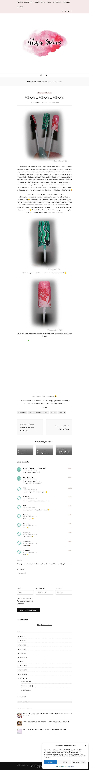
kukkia (30, 412)
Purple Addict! (22, 453)
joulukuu (25, 682)
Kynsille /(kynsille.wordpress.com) (34, 468)
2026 (21, 637)
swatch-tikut (62, 412)
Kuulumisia (20, 6)
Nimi (19, 588)
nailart (46, 412)
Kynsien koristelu (44, 92)
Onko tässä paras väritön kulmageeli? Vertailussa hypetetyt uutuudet (46, 722)
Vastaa (70, 468)
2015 (21, 674)
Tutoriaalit (20, 2)
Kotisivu (58, 588)
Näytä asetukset (79, 762)
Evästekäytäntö (60, 766)
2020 (21, 653)
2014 (22, 678)
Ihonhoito (36, 2)
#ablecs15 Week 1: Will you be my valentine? (63, 452)
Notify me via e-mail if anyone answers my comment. (25, 601)
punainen (53, 412)
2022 (21, 645)
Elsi (24, 506)
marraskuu (26, 686)
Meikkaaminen (28, 2)
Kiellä (64, 762)
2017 (21, 666)
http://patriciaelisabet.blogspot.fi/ (32, 483)
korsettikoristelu (22, 412)
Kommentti (21, 569)
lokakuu (25, 690)
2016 (21, 670)
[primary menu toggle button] (41, 75)
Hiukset (49, 2)
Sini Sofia (26, 497)
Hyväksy (51, 762)
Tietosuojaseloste (69, 766)
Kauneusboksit (57, 2)
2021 (21, 649)
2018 (21, 661)
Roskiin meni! (66, 2)
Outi (24, 488)
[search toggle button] (46, 75)
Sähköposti (40, 588)
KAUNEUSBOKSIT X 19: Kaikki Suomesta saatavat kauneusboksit (44, 730)
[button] (85, 746)
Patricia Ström (28, 477)
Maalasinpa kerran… (43, 453)
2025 (21, 641)
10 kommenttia (54, 102)
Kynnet (43, 2)
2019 (21, 657)
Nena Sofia (37, 102)
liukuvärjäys (38, 412)
